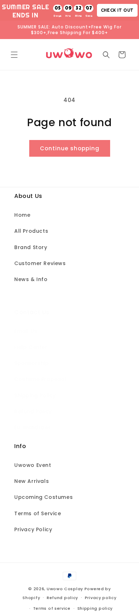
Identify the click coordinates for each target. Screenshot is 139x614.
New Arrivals (31, 481)
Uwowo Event (32, 465)
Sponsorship (31, 363)
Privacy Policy (33, 529)
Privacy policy (101, 597)
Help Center (31, 347)
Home (22, 215)
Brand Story (30, 247)
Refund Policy (33, 411)
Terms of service (52, 608)
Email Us (25, 331)
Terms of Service (37, 513)
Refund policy (62, 597)
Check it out (117, 10)
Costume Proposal (40, 379)
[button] (14, 55)
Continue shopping (69, 148)
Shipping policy (95, 608)
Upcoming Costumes (43, 497)
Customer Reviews (40, 263)
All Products (31, 231)
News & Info (31, 279)
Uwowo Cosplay (65, 589)
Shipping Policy (35, 395)
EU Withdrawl (32, 427)
